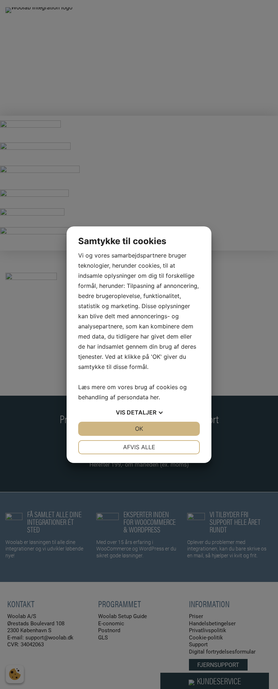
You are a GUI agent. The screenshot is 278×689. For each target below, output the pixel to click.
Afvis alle (139, 447)
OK (139, 428)
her (154, 397)
